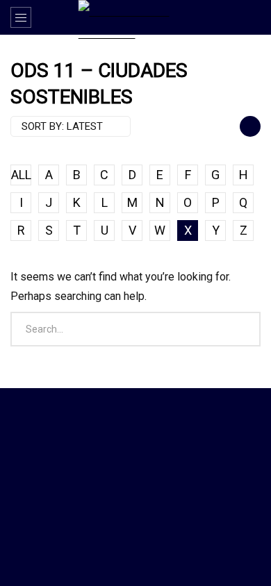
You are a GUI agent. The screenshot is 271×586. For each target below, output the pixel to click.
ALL (21, 174)
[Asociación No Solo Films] (136, 19)
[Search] (253, 17)
